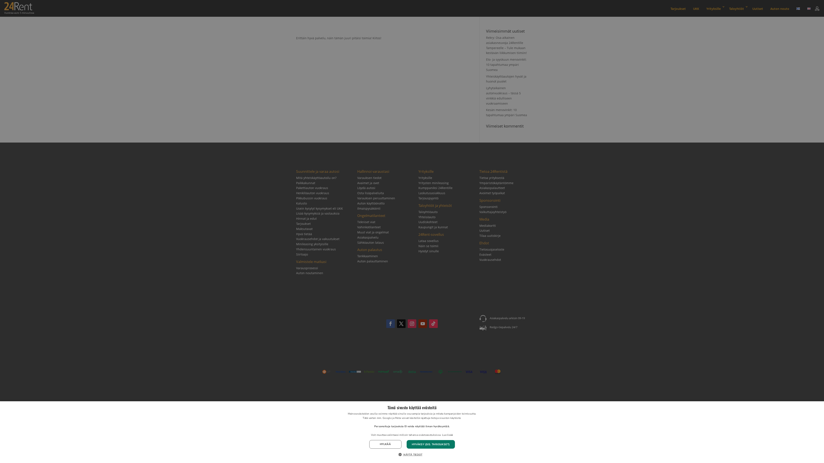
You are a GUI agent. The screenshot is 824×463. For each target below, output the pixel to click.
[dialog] (412, 432)
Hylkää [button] (385, 444)
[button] (412, 455)
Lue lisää (447, 435)
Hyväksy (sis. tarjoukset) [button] (431, 444)
